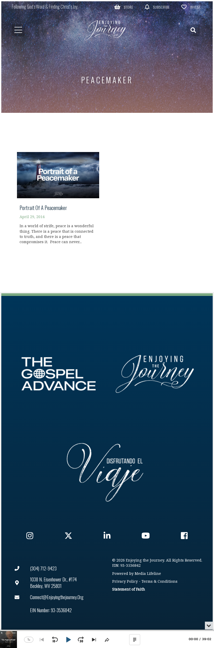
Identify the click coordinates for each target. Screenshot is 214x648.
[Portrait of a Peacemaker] (58, 200)
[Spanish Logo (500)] (105, 471)
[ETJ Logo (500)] (155, 374)
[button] (123, 6)
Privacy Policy (125, 581)
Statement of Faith (128, 589)
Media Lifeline (148, 573)
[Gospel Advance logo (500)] (59, 374)
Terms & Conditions (159, 581)
